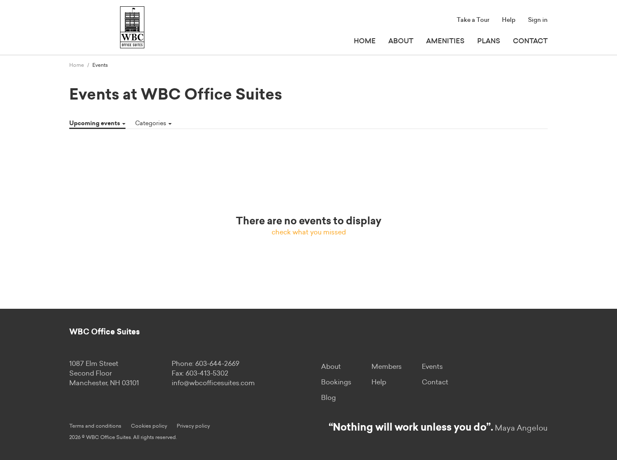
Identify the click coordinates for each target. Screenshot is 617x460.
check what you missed (309, 232)
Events (432, 366)
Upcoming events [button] (95, 123)
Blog (328, 397)
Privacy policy (193, 425)
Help (508, 20)
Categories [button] (151, 123)
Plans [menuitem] (488, 41)
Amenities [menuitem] (445, 41)
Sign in (538, 20)
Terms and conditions (95, 425)
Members (386, 366)
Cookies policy (149, 425)
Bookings (336, 382)
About (400, 41)
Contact (530, 41)
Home (365, 41)
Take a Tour (473, 20)
